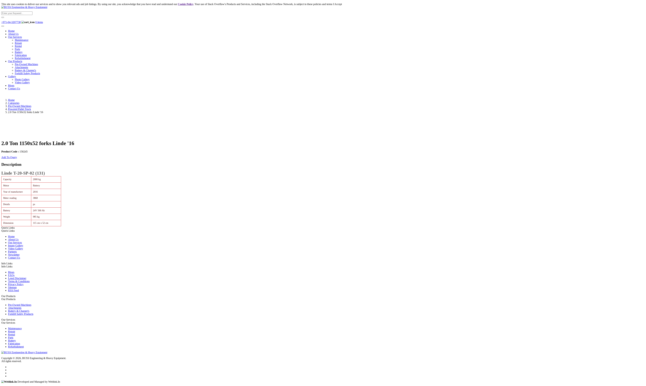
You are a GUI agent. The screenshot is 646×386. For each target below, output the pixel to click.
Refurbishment (22, 58)
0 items (39, 22)
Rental (18, 46)
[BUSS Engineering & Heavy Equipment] (24, 7)
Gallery (12, 76)
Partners (12, 251)
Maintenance (21, 40)
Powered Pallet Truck (19, 109)
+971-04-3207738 (11, 22)
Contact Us (14, 88)
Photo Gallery (22, 79)
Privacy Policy (16, 284)
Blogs (11, 85)
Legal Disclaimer (17, 278)
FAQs (11, 275)
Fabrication (21, 55)
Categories (13, 103)
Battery (19, 52)
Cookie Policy (185, 4)
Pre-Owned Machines (26, 64)
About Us (13, 34)
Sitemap (12, 287)
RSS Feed (13, 290)
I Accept (337, 4)
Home (11, 30)
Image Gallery (15, 245)
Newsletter (14, 254)
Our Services (15, 37)
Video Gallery (22, 82)
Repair (18, 43)
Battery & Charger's (25, 70)
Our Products (15, 61)
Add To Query (9, 157)
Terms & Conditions (19, 281)
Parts (17, 49)
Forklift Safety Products (27, 73)
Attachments (21, 67)
